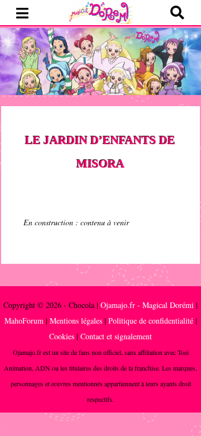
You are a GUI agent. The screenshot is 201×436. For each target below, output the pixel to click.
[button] (22, 14)
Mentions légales (76, 320)
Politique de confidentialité (150, 320)
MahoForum (24, 320)
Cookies (61, 336)
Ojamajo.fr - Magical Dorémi (147, 305)
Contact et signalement (116, 336)
